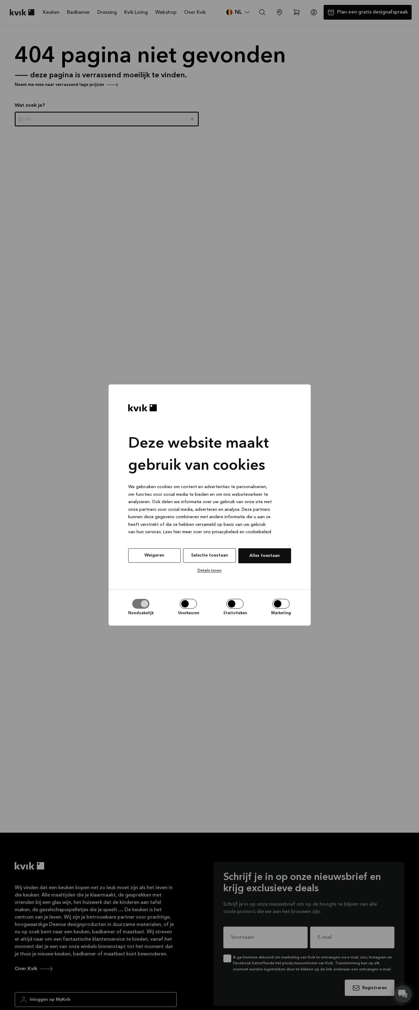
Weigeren (154, 555)
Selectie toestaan (209, 555)
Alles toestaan (264, 555)
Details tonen (209, 570)
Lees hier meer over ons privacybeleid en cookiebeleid (217, 532)
